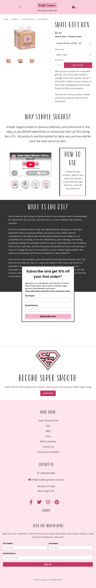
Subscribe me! (48, 316)
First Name (30, 296)
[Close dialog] (72, 268)
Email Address (31, 305)
